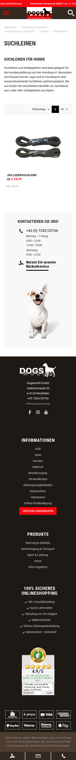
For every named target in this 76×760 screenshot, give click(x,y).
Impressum (38, 524)
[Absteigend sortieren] (55, 136)
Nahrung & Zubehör (34, 54)
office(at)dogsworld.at (38, 431)
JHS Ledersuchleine (22, 202)
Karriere (38, 488)
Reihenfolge (39, 136)
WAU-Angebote (37, 594)
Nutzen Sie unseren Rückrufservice (41, 292)
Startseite (10, 54)
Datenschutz (38, 518)
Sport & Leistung (37, 582)
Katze (38, 588)
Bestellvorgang (37, 500)
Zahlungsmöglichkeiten (37, 512)
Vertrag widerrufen (37, 538)
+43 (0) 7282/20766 (42, 258)
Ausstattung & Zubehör (19, 58)
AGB (38, 476)
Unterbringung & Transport (38, 576)
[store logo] (39, 13)
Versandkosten (37, 506)
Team (37, 482)
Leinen (44, 58)
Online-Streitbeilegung (38, 530)
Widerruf (37, 494)
